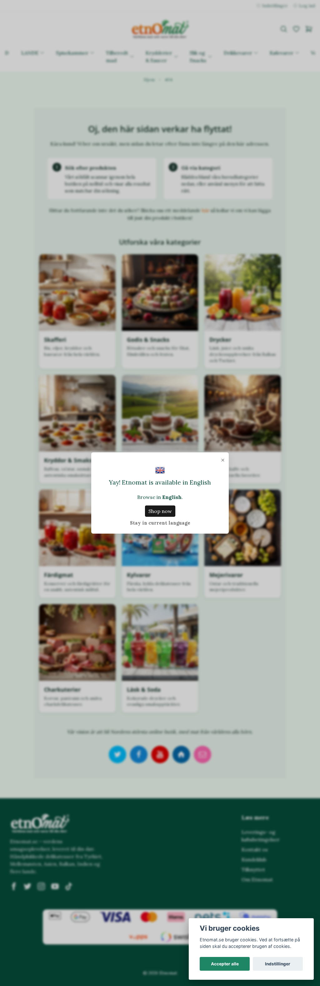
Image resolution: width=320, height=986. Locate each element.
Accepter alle (225, 963)
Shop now (160, 511)
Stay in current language (160, 523)
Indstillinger (277, 963)
